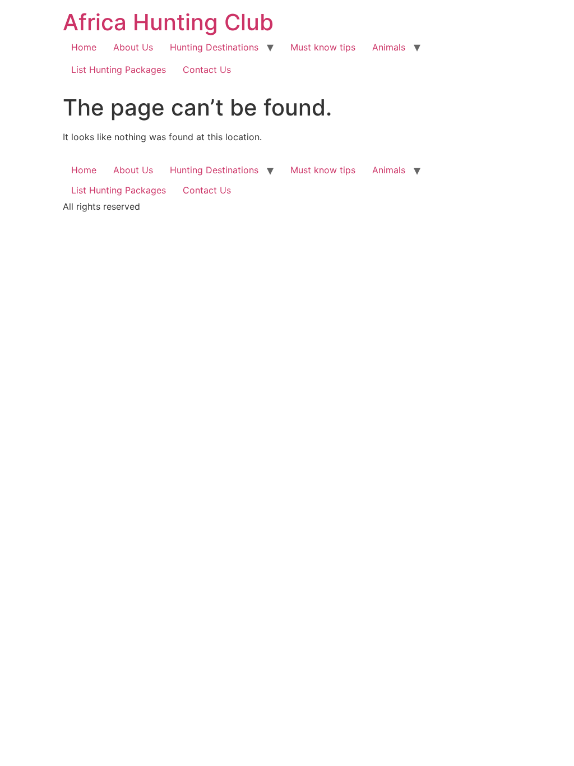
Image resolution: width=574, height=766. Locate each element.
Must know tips (322, 47)
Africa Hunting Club (168, 22)
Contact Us (207, 69)
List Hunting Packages (118, 69)
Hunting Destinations (214, 47)
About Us (133, 47)
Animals (388, 47)
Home (83, 47)
